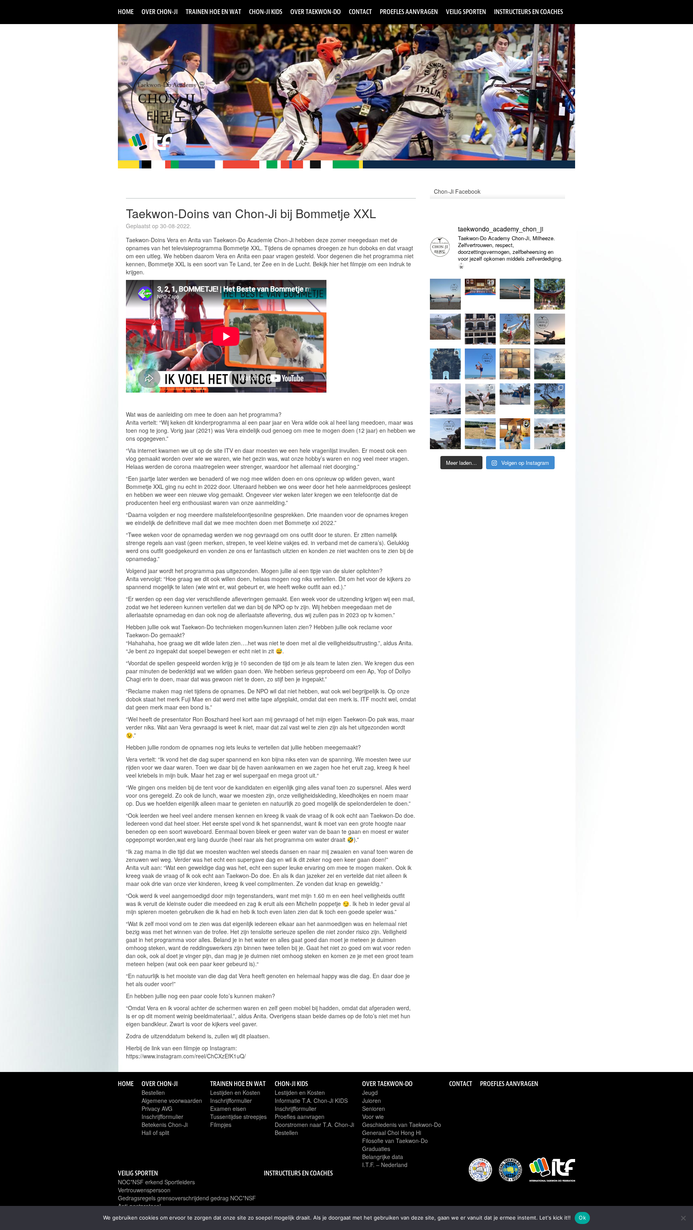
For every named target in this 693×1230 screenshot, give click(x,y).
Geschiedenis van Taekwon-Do (401, 1125)
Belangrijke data (382, 1157)
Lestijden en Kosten (235, 1092)
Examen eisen (228, 1108)
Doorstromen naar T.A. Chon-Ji (314, 1125)
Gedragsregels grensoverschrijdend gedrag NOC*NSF (187, 1198)
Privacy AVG (157, 1108)
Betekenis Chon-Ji (165, 1125)
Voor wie (373, 1116)
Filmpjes (220, 1125)
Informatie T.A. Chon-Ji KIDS (311, 1100)
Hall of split (155, 1133)
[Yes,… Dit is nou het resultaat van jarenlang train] (445, 398)
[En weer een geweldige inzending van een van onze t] (480, 364)
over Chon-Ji (160, 11)
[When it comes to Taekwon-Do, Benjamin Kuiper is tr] (515, 433)
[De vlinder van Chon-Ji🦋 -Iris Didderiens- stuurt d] (445, 329)
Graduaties (376, 1149)
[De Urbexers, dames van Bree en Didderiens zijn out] (480, 329)
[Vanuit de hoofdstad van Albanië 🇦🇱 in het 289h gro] (549, 294)
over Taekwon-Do (315, 11)
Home (126, 11)
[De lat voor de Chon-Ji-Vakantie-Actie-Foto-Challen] (515, 364)
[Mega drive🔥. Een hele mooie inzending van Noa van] (515, 329)
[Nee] (683, 1218)
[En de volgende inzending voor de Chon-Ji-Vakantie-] (549, 433)
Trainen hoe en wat (213, 11)
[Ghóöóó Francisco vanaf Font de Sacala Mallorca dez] (445, 294)
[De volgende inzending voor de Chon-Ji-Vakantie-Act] (480, 398)
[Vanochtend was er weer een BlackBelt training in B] (480, 294)
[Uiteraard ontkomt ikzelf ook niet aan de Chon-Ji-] (549, 398)
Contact (360, 11)
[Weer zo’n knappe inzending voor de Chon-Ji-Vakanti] (549, 364)
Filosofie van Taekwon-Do (395, 1141)
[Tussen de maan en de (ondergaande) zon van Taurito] (549, 329)
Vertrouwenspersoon (144, 1190)
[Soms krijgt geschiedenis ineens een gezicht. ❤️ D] (515, 294)
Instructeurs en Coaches (528, 11)
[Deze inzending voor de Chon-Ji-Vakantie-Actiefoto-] (515, 398)
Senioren (373, 1108)
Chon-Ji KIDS (265, 11)
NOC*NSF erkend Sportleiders (156, 1182)
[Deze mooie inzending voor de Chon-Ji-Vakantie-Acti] (445, 433)
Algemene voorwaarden (172, 1100)
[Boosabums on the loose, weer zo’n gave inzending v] (445, 364)
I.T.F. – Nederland (384, 1165)
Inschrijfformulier (162, 1116)
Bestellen (153, 1092)
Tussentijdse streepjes (238, 1116)
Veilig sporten (466, 11)
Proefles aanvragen (409, 11)
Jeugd (370, 1092)
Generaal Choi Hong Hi (391, 1133)
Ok (582, 1217)
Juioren (371, 1100)
